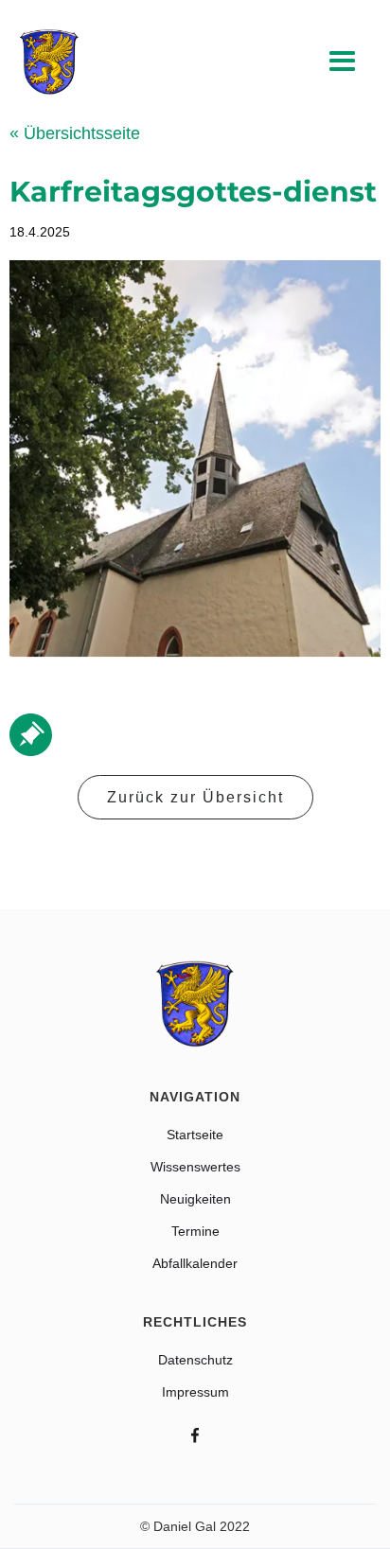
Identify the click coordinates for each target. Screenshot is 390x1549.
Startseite (195, 1134)
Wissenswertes (195, 1166)
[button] (342, 62)
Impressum (195, 1391)
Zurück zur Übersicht (195, 797)
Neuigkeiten (195, 1198)
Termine (195, 1231)
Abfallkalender (195, 1263)
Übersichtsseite (74, 133)
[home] (49, 62)
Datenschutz (195, 1359)
